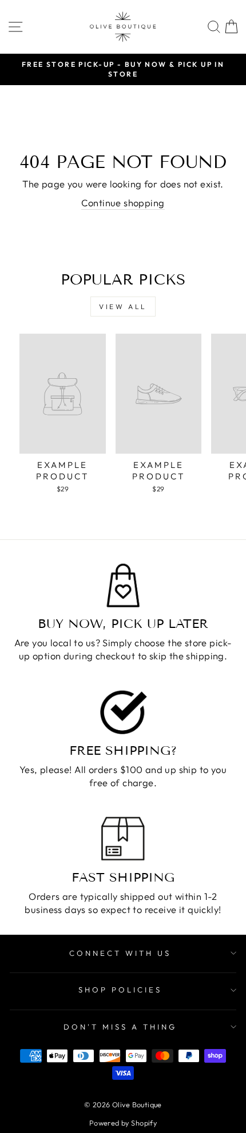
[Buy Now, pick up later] (123, 585)
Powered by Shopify (123, 1122)
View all (123, 306)
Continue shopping (122, 203)
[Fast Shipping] (123, 838)
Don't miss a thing (120, 1026)
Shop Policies (120, 989)
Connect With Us (120, 953)
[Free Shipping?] (123, 712)
